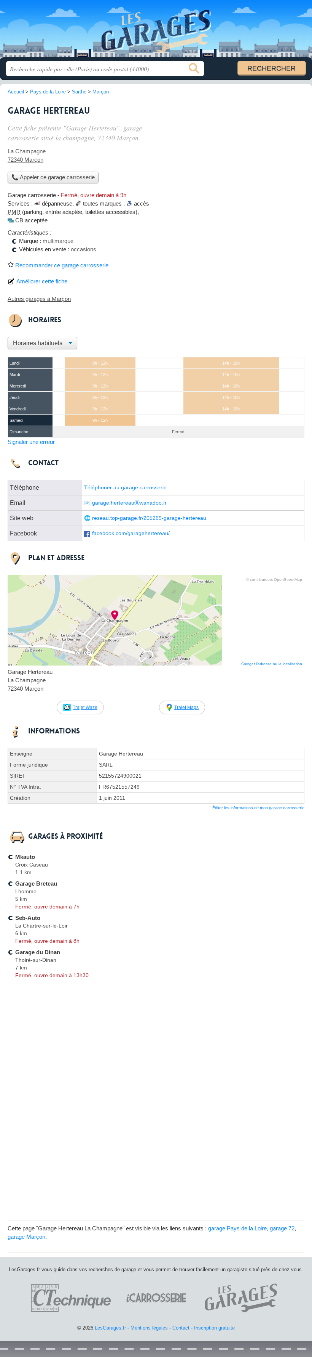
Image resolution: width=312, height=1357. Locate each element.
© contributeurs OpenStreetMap (274, 579)
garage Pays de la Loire (237, 1228)
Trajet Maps (186, 707)
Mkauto (25, 857)
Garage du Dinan (37, 952)
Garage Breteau (36, 883)
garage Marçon (26, 1236)
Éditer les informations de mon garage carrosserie (258, 808)
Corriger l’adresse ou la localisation (271, 664)
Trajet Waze (85, 707)
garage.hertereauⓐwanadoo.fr (129, 503)
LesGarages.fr (156, 31)
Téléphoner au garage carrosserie (125, 487)
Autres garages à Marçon (39, 299)
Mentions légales (149, 1328)
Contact (180, 1328)
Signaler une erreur (31, 442)
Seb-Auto (27, 918)
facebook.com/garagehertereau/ (131, 533)
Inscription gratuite (214, 1328)
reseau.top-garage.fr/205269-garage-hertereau (149, 518)
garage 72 (282, 1228)
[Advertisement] (240, 154)
